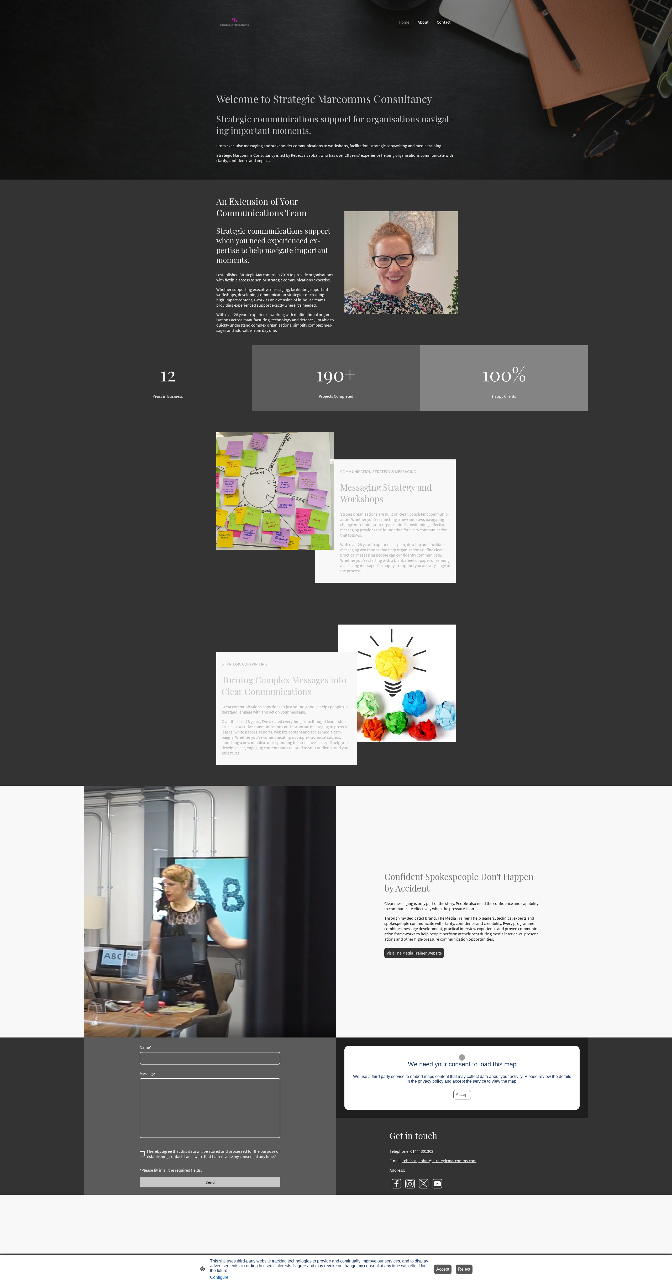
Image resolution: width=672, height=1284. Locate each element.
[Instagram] (410, 1183)
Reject (464, 1269)
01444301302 (421, 1151)
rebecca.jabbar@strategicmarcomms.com (439, 1160)
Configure (219, 1277)
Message (147, 1073)
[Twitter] (423, 1183)
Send (210, 1182)
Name (145, 1047)
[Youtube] (437, 1183)
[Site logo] (234, 22)
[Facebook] (396, 1183)
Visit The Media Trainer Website (414, 953)
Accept (462, 1094)
